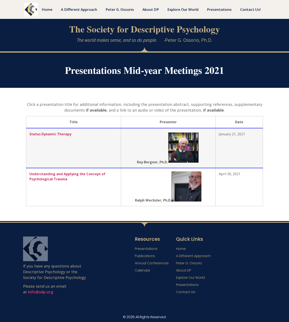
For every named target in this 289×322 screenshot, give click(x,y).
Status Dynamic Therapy (50, 134)
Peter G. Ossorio (120, 9)
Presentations (219, 9)
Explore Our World (182, 9)
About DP (150, 9)
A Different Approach (79, 9)
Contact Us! (250, 9)
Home (47, 9)
